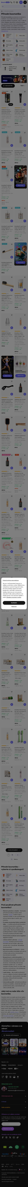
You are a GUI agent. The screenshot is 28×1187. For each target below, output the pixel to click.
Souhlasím (14, 602)
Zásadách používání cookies (13, 597)
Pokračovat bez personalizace (11, 580)
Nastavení (14, 606)
